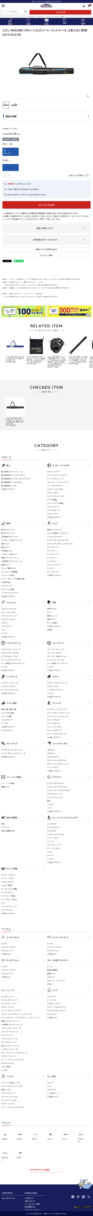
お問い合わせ (30, 1201)
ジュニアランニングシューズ (57, 716)
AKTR (62, 16)
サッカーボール (53, 506)
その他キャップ (52, 1096)
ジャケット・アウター (8, 947)
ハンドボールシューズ (9, 683)
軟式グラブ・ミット (8, 533)
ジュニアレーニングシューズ (57, 482)
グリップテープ (52, 547)
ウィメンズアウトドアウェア (57, 787)
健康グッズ (5, 787)
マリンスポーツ (7, 730)
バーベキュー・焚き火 (9, 899)
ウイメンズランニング (9, 1000)
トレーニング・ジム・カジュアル (12, 1059)
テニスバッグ (52, 557)
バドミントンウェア (8, 619)
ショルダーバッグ (53, 1003)
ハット (49, 1086)
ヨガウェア (51, 750)
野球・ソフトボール (30, 282)
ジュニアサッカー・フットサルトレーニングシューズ (20, 1017)
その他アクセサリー (8, 489)
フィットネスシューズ (9, 1042)
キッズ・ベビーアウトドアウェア (58, 790)
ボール (49, 966)
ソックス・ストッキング (9, 593)
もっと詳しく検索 (60, 12)
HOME (4, 279)
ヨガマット (51, 753)
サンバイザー (52, 1089)
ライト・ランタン (7, 910)
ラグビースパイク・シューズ (57, 683)
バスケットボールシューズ (11, 649)
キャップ (50, 855)
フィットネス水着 (7, 713)
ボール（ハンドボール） (9, 690)
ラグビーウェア (52, 686)
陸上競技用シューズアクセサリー (13, 475)
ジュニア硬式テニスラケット (57, 533)
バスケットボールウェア (10, 653)
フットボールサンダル (55, 489)
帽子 (49, 801)
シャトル (4, 623)
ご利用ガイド (29, 1198)
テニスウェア (52, 561)
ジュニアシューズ (53, 845)
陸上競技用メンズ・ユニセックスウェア (15, 478)
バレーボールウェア (54, 653)
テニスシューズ (53, 554)
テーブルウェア (6, 892)
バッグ (11, 279)
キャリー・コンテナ (8, 875)
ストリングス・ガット (8, 612)
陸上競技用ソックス (8, 485)
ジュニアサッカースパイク (56, 475)
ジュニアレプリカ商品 (55, 503)
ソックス (50, 568)
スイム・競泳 (6, 1066)
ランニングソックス (54, 727)
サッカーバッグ (52, 513)
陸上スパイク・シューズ (10, 1045)
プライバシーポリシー (33, 1210)
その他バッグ (20, 279)
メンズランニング (7, 996)
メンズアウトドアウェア (55, 783)
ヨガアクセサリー (53, 757)
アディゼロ (30, 16)
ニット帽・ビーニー (54, 1093)
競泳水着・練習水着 (8, 709)
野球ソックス (6, 1089)
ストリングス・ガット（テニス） (58, 540)
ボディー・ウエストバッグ (56, 1007)
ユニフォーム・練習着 (9, 572)
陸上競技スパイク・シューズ (11, 471)
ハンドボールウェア (8, 686)
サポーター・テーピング (56, 980)
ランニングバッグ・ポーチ (56, 734)
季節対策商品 (52, 970)
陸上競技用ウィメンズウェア (12, 482)
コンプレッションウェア (55, 834)
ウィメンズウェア (53, 827)
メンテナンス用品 (7, 589)
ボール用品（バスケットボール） (13, 663)
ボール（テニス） (53, 572)
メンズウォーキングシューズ (11, 750)
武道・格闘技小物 (8, 831)
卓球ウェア (51, 619)
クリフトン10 (39, 16)
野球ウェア (5, 564)
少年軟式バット (7, 550)
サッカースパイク (53, 471)
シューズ (50, 841)
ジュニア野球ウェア (8, 568)
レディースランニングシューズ (58, 713)
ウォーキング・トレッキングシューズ (14, 1052)
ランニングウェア (53, 720)
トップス (4, 943)
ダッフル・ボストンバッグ (56, 1010)
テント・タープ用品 (8, 896)
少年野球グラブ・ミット (9, 536)
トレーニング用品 (7, 783)
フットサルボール (53, 510)
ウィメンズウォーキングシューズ (13, 753)
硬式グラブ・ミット (8, 529)
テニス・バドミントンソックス (12, 1086)
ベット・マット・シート (9, 906)
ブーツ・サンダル (53, 848)
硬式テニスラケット (54, 529)
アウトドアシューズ (54, 794)
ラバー (49, 612)
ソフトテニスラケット (55, 536)
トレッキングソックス (9, 1100)
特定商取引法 (30, 1207)
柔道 (3, 824)
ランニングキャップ (54, 730)
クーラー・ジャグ (7, 878)
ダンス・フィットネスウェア (57, 760)
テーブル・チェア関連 (9, 889)
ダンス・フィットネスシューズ (57, 764)
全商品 (11, 288)
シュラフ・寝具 (6, 885)
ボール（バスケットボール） (11, 660)
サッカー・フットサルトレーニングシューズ (16, 1014)
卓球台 (49, 630)
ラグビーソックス (7, 1103)
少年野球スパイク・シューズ (11, 561)
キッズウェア (52, 831)
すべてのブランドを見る (40, 1169)
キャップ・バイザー (54, 564)
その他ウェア (6, 954)
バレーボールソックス (9, 1096)
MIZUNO (39, 294)
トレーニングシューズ (55, 478)
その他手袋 (5, 582)
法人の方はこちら (8, 1198)
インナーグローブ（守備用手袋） (13, 579)
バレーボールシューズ (55, 649)
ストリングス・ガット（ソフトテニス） (60, 543)
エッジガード (52, 550)
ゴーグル (4, 723)
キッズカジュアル (7, 1063)
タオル (49, 984)
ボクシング (5, 827)
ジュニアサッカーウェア (56, 496)
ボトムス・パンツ (7, 950)
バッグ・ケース (28, 294)
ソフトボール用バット (9, 554)
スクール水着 (6, 716)
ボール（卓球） (52, 623)
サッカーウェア (52, 492)
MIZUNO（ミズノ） (15, 282)
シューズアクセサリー (55, 485)
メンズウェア (52, 824)
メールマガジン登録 (32, 1204)
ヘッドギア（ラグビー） (55, 690)
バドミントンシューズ (52, 16)
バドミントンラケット (8, 609)
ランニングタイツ (53, 723)
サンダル (4, 1070)
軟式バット (5, 547)
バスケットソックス (8, 1093)
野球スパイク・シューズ (10, 557)
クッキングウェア (7, 882)
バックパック (51, 996)
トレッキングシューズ (55, 797)
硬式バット (5, 543)
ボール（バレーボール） (55, 660)
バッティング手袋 (7, 575)
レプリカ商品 (52, 499)
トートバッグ (51, 1000)
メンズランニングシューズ (56, 709)
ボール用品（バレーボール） (57, 663)
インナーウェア (52, 767)
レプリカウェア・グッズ (9, 656)
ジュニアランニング (8, 1003)
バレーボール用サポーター (57, 656)
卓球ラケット (52, 609)
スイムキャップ (6, 720)
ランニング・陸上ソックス (10, 1082)
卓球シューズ (52, 616)
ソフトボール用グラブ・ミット (12, 540)
